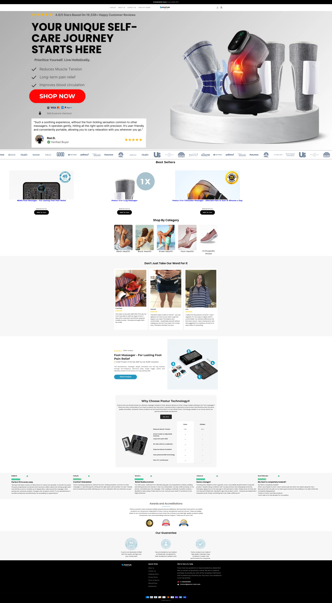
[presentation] (111, 240)
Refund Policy (152, 583)
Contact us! (152, 571)
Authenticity (152, 586)
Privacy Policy (153, 577)
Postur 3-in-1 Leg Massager (125, 200)
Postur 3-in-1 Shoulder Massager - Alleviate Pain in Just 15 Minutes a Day (207, 200)
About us (151, 568)
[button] (221, 7)
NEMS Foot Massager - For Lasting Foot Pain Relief (41, 200)
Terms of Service (153, 580)
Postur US (168, 600)
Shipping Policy (153, 574)
